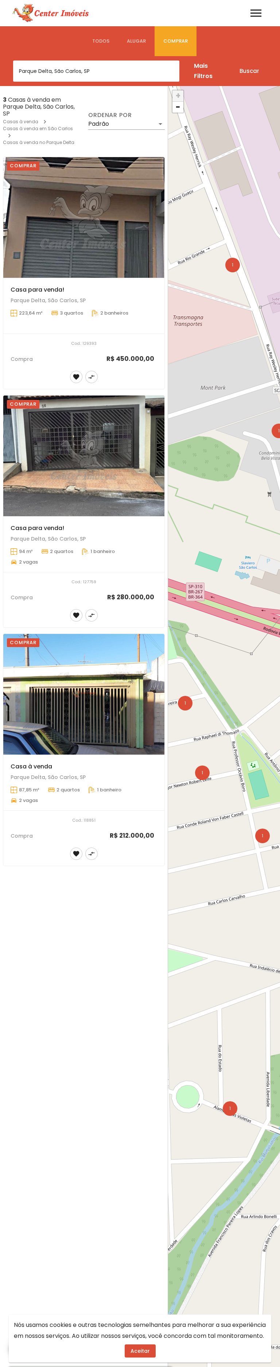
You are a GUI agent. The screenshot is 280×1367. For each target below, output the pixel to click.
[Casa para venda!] (83, 217)
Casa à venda (31, 766)
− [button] (178, 107)
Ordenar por (110, 115)
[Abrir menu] (256, 13)
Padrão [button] (98, 124)
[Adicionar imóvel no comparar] (91, 377)
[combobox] (96, 71)
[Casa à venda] (83, 694)
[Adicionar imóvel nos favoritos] (76, 377)
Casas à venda (20, 121)
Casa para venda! (37, 289)
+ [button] (178, 95)
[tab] (100, 41)
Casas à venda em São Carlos (38, 128)
